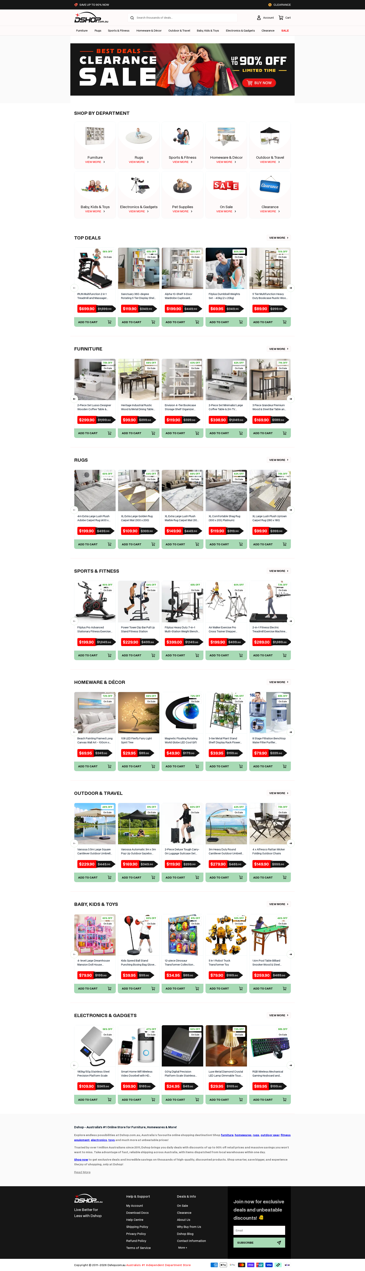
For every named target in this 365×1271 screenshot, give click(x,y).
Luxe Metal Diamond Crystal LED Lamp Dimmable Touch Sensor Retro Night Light (226, 1074)
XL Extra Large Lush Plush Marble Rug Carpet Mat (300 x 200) (182, 518)
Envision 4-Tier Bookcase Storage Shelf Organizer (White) (180, 407)
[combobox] (182, 17)
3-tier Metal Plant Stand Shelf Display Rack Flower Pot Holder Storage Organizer (224, 741)
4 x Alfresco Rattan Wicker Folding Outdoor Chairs (268, 851)
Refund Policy (136, 1241)
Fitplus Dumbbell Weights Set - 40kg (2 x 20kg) (224, 296)
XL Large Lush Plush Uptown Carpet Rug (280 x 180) (269, 518)
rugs (256, 1135)
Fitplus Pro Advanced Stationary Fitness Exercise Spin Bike (94, 630)
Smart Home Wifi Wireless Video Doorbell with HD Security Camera (136, 1074)
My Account (134, 1206)
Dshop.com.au (116, 1265)
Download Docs (137, 1213)
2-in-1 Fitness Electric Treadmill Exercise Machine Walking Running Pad (268, 630)
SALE (285, 30)
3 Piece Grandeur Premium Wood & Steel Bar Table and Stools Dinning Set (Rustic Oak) (269, 407)
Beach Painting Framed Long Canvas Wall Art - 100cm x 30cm (95, 741)
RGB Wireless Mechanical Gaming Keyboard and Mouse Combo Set (267, 1074)
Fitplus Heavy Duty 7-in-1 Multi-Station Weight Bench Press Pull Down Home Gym (182, 630)
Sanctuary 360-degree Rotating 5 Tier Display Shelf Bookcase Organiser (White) (138, 296)
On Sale (226, 207)
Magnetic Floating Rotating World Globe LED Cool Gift (181, 740)
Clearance (270, 207)
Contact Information (191, 1241)
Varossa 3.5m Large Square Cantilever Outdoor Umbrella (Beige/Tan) (94, 852)
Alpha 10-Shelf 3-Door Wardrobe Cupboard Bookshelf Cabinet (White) (181, 296)
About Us (183, 1220)
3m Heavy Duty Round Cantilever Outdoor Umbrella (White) (226, 852)
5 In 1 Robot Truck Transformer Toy (219, 962)
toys (111, 1140)
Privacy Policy (136, 1234)
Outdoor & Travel (179, 30)
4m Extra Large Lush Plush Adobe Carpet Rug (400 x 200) (93, 518)
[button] (285, 17)
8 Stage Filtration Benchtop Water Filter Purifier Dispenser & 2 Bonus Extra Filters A (269, 741)
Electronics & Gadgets (139, 207)
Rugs (97, 30)
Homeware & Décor (149, 30)
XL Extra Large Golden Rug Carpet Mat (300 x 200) (137, 518)
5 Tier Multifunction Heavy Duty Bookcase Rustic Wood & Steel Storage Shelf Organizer (270, 296)
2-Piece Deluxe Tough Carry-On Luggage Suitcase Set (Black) (182, 852)
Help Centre (134, 1220)
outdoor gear (270, 1135)
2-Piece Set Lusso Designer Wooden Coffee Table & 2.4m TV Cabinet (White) (94, 407)
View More (277, 237)
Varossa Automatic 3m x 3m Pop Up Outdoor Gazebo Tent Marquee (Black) (138, 852)
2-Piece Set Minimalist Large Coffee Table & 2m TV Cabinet (226, 407)
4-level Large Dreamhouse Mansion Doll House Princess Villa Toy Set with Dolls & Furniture (93, 963)
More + (182, 1247)
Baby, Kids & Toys (208, 30)
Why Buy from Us (189, 1227)
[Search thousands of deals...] (132, 17)
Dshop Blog (185, 1234)
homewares (243, 1135)
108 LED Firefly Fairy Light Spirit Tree (136, 740)
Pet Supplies (182, 207)
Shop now (81, 1159)
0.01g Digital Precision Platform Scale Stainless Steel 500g (180, 1074)
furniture (227, 1135)
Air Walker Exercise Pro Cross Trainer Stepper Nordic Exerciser (222, 630)
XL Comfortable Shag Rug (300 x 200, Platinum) (224, 518)
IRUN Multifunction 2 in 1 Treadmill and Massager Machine (92, 296)
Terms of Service (138, 1248)
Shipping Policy (137, 1227)
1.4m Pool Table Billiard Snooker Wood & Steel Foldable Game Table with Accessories (268, 963)
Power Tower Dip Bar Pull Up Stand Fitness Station (138, 629)
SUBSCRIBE (245, 1242)
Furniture (82, 30)
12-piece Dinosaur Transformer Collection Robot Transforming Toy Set (182, 963)
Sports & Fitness (118, 30)
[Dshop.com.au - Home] (88, 1198)
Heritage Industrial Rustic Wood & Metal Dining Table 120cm (137, 407)
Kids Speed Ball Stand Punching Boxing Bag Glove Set (137, 963)
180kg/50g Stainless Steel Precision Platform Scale (93, 1073)
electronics (99, 1140)
